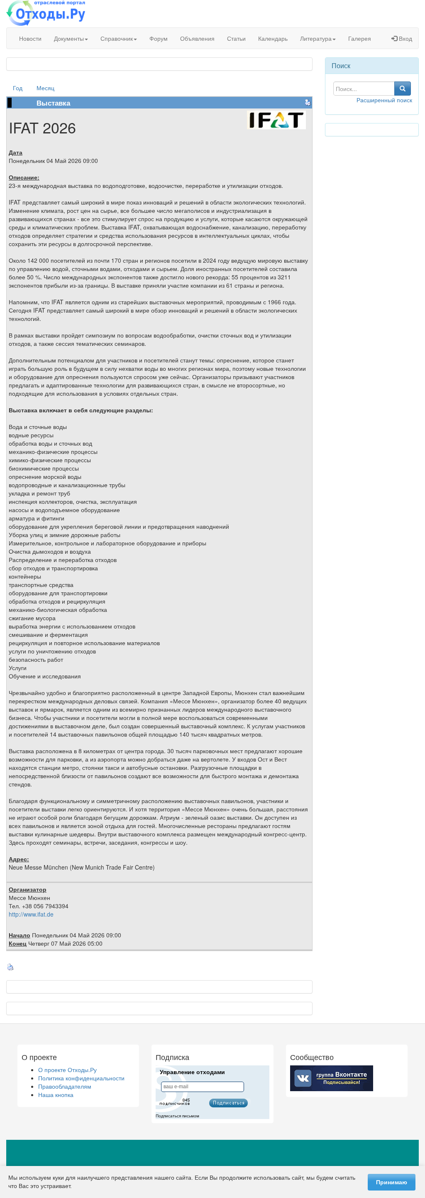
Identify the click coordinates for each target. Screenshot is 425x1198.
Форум (158, 38)
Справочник (116, 38)
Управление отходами (192, 1072)
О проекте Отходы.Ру (67, 1069)
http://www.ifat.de (31, 914)
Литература (316, 38)
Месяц (45, 88)
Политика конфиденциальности (81, 1078)
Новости (30, 38)
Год (17, 88)
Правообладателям (64, 1086)
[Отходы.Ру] (45, 13)
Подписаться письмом (177, 1116)
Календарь (273, 38)
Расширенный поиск (384, 100)
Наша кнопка (55, 1094)
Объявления (197, 38)
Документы (69, 38)
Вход (404, 38)
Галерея (359, 38)
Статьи (236, 38)
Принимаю (391, 1182)
